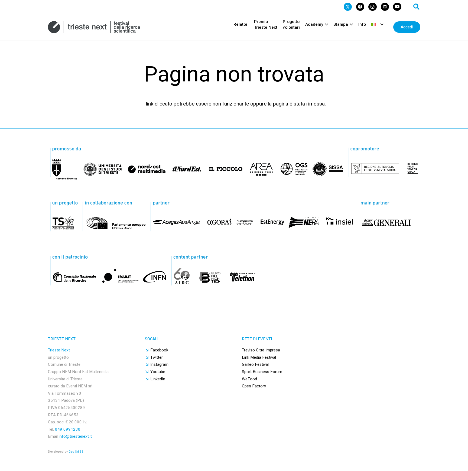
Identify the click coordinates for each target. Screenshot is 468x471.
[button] (416, 7)
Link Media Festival (259, 357)
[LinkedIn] (385, 7)
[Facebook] (360, 7)
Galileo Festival (255, 364)
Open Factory (254, 386)
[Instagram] (372, 7)
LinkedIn (157, 379)
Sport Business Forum (262, 371)
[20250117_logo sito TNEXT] (94, 27)
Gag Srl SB (76, 451)
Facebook (159, 350)
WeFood (249, 379)
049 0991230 (67, 429)
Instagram (159, 364)
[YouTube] (397, 7)
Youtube (157, 371)
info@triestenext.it (75, 436)
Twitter (156, 357)
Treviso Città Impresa (261, 350)
